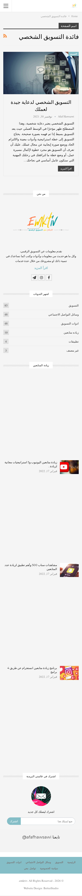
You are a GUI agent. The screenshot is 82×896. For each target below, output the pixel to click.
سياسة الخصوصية (49, 868)
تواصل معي (30, 868)
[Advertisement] (41, 417)
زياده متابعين (71, 332)
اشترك (14, 821)
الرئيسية (71, 862)
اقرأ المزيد (66, 168)
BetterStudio (51, 888)
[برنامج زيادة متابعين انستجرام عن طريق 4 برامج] (69, 673)
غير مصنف (72, 350)
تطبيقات (74, 341)
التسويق (73, 54)
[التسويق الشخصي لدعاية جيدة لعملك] (41, 73)
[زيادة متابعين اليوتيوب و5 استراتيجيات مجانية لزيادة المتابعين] (69, 467)
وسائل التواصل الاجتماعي (63, 314)
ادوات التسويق (70, 323)
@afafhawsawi (36, 837)
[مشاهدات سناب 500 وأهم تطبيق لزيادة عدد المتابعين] (69, 570)
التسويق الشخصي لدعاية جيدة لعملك (41, 105)
